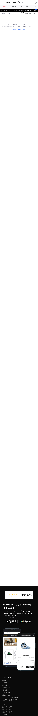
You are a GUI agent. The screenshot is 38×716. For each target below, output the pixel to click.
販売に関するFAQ (7, 709)
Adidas (35, 6)
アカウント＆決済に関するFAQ (11, 697)
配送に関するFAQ (7, 712)
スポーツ (13, 6)
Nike (20, 6)
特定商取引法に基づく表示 (9, 700)
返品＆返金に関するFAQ (9, 695)
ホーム (3, 10)
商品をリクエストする (19, 30)
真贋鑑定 (4, 682)
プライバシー (6, 687)
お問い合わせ (6, 692)
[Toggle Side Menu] (2, 2)
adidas (15, 10)
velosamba (22, 10)
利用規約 (4, 685)
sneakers (8, 10)
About (4, 680)
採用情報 (4, 690)
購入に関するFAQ (7, 707)
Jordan (27, 6)
